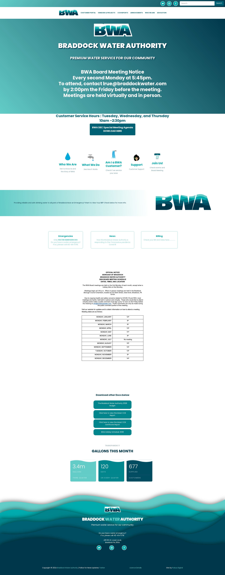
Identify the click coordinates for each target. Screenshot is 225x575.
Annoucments (136, 13)
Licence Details (136, 568)
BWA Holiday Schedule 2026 (112, 432)
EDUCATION (161, 13)
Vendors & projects (106, 13)
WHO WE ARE (150, 13)
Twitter (102, 568)
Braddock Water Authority (67, 568)
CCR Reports (123, 13)
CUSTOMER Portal (88, 13)
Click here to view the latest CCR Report (112, 414)
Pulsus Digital (177, 568)
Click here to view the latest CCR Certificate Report (112, 424)
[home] (68, 12)
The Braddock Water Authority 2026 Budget (112, 405)
